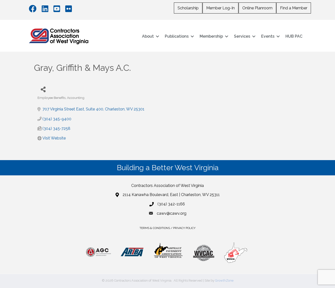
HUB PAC (293, 36)
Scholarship (188, 8)
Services (242, 36)
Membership (211, 36)
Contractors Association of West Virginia (167, 185)
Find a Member (293, 8)
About (148, 36)
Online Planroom (257, 8)
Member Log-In (220, 8)
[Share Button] (43, 89)
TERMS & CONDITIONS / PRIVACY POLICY (167, 228)
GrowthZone (224, 280)
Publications (177, 36)
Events (267, 36)
